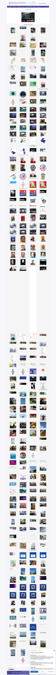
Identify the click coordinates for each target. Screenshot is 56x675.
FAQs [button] (34, 6)
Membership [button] (19, 6)
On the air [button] (14, 6)
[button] (54, 650)
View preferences (50, 671)
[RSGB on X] (11, 669)
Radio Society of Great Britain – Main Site (28, 671)
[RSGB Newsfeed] (8, 669)
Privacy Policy (29, 672)
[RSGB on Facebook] (9, 669)
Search (48, 6)
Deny (42, 671)
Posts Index (13, 672)
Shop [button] (23, 6)
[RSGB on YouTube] (12, 669)
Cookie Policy (40, 673)
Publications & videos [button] (29, 6)
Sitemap (16, 672)
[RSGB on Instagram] (14, 669)
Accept (34, 671)
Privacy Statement (44, 673)
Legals (19, 672)
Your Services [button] (9, 6)
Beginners (38, 6)
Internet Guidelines (24, 672)
